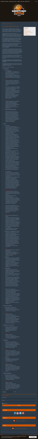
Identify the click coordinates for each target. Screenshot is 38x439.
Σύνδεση (3, 395)
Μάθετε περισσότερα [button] (16, 437)
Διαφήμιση (25, 33)
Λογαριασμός (26, 28)
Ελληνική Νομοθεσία (27, 34)
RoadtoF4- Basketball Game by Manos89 (20, 428)
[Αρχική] (19, 9)
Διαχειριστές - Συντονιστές (28, 32)
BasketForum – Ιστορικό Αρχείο (20, 420)
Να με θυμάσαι (5, 403)
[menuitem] (13, 1)
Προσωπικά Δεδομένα (27, 31)
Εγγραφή (7, 395)
